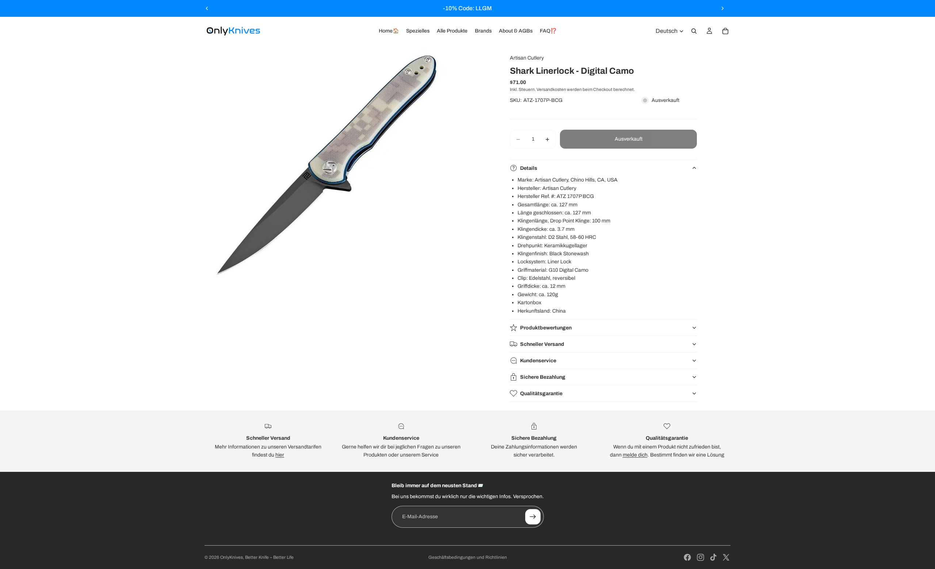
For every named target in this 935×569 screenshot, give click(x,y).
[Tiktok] (713, 557)
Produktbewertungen (546, 328)
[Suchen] (694, 31)
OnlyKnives (231, 557)
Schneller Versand (542, 344)
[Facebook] (687, 557)
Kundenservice (538, 360)
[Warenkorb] (725, 31)
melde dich (635, 455)
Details (528, 168)
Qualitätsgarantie (541, 393)
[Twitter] (726, 557)
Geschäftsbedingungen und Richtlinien (467, 557)
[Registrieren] (533, 516)
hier (279, 455)
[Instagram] (700, 557)
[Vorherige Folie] (207, 8)
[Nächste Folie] (722, 8)
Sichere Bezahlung (542, 377)
